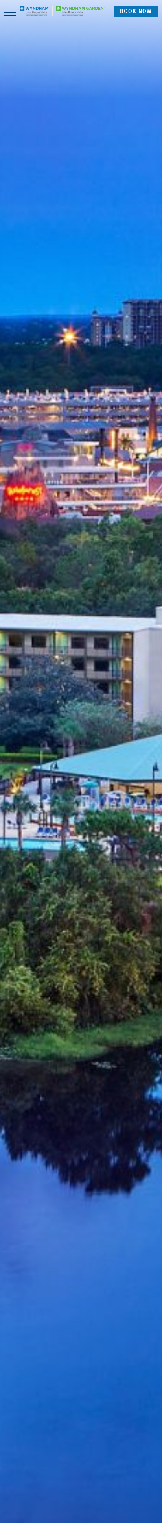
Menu (10, 11)
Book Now (136, 11)
